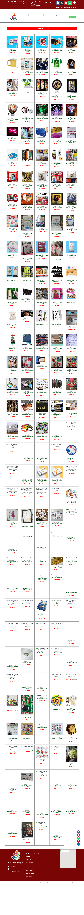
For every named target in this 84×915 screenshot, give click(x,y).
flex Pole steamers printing (12, 348)
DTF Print (46, 15)
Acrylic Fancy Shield (57, 259)
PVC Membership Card (42, 141)
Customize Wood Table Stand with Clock (57, 349)
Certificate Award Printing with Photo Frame (71, 538)
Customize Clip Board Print (27, 414)
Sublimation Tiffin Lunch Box (71, 302)
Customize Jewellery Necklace (42, 415)
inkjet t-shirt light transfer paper (71, 593)
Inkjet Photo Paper (33, 17)
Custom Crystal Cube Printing (71, 119)
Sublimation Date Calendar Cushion (71, 208)
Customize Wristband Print (27, 436)
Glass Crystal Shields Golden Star (71, 230)
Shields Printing (38, 15)
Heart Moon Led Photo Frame (71, 710)
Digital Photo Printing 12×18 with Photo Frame (27, 562)
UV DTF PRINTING (62, 15)
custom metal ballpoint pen (42, 348)
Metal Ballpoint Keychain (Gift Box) (42, 303)
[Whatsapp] (70, 3)
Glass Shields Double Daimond (27, 234)
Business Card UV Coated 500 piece (12, 493)
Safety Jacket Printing (27, 280)
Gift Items (42, 92)
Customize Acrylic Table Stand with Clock (57, 281)
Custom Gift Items (42, 17)
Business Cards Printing (12, 469)
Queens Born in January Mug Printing (12, 679)
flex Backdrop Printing (27, 348)
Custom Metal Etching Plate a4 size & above (27, 786)
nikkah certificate (12, 737)
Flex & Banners (27, 318)
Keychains (57, 369)
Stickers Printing (57, 737)
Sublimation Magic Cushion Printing (27, 186)
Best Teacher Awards (42, 759)
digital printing (61, 17)
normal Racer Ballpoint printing (71, 349)
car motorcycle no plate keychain (42, 393)
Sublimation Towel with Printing (12, 524)
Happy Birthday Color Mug (42, 688)
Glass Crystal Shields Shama (42, 229)
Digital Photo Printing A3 (27, 536)
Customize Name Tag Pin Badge (57, 437)
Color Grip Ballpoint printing (27, 370)
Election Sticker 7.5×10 (42, 698)
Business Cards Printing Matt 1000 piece (42, 481)
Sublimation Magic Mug (57, 50)
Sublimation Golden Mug (13, 71)
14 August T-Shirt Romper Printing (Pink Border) (42, 579)
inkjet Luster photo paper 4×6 (12, 628)
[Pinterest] (74, 3)
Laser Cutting (25, 17)
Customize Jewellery (42, 413)
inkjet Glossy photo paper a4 (42, 627)
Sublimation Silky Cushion (71, 185)
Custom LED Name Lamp (12, 414)
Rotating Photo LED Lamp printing (42, 94)
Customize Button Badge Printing (42, 437)
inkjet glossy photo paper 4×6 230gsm (71, 605)
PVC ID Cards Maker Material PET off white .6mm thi (42, 615)
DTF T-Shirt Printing (71, 72)
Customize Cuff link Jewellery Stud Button (56, 415)
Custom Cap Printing (57, 491)
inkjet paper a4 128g (71, 641)
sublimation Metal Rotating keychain (27, 393)
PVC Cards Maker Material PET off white (27, 604)
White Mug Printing (12, 50)
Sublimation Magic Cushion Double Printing (42, 186)
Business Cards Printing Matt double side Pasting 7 (27, 494)
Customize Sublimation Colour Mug (27, 51)
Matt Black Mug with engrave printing (12, 751)
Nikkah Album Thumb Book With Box (56, 812)
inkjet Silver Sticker (27, 662)
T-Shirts (27, 71)
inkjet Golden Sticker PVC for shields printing (42, 653)
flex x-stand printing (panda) (42, 324)
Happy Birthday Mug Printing (57, 652)
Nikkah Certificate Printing (27, 526)
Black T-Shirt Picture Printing (42, 72)
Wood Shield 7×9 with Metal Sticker (42, 256)
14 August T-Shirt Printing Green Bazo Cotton (71, 562)
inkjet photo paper (71, 603)
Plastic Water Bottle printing (71, 163)
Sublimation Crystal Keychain (12, 392)
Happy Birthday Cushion (12, 229)
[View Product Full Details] (12, 41)
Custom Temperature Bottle (27, 299)
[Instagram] (62, 3)
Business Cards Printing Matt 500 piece (57, 481)
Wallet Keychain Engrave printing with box (42, 281)
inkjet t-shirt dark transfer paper (12, 605)
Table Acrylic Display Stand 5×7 (42, 815)
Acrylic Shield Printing (71, 255)
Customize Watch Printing (56, 447)
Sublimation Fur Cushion (12, 185)
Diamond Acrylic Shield (12, 255)
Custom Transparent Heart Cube (56, 119)
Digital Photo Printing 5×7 (71, 512)
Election (27, 716)
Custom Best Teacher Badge (42, 761)
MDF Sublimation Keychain (56, 370)
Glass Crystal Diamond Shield (56, 234)
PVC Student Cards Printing (27, 750)
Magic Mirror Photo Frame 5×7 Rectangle (71, 97)
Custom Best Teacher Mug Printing (56, 751)
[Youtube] (66, 3)
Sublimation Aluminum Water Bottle (57, 164)
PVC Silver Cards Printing (57, 567)
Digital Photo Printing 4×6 (57, 523)
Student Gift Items (56, 301)
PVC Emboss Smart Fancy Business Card (71, 142)
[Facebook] (58, 3)
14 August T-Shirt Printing (57, 72)
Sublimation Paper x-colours (12, 709)
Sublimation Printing (53, 15)
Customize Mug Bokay (71, 392)
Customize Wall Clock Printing (71, 459)
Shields (27, 232)
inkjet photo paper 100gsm (56, 626)
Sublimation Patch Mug (71, 50)
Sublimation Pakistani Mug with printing (71, 663)
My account (65, 7)
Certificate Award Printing (42, 366)
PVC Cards (27, 140)
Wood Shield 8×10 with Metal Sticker (27, 259)
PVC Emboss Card (57, 141)
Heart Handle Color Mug (42, 50)
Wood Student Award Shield (12, 280)
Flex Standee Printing (56, 324)
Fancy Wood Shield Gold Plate (71, 739)
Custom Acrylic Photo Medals (12, 790)
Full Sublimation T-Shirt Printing (56, 786)
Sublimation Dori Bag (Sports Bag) (12, 325)
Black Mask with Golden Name (12, 449)
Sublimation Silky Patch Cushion (56, 186)
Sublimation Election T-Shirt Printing (27, 92)
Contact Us (73, 7)
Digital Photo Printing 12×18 (41, 547)
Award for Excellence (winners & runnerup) (12, 834)
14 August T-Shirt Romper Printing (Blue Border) (27, 589)
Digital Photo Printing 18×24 (56, 536)
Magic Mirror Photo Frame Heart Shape (12, 120)
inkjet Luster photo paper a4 (27, 627)
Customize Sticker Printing (71, 502)
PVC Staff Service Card (12, 163)
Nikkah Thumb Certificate (12, 738)
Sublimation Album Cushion (42, 207)
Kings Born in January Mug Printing (27, 688)
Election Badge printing (27, 738)
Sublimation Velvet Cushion (27, 207)
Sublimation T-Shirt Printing (27, 72)
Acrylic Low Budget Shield (27, 458)
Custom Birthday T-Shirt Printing (71, 786)
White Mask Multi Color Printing (71, 427)
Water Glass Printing (42, 163)
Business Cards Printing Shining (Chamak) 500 (12, 471)
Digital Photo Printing (42, 365)
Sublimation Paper (71, 676)
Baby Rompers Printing (12, 93)
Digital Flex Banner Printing (27, 319)
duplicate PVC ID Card (27, 141)
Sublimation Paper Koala (71, 677)
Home (23, 15)
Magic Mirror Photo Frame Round (56, 97)
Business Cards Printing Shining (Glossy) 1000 (27, 481)
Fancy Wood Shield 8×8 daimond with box (42, 827)
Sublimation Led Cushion (57, 207)
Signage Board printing (71, 327)
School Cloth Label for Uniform (42, 459)
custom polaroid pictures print (42, 524)
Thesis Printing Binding (56, 392)
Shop (69, 7)
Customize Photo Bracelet (12, 436)
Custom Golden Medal (71, 764)
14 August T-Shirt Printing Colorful (12, 589)
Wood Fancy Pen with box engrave (12, 303)
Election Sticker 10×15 (27, 717)
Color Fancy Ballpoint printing (12, 371)
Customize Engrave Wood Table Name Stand (71, 281)
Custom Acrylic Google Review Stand (57, 837)
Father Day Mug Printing (57, 677)
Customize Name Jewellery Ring (71, 414)
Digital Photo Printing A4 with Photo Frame (12, 562)
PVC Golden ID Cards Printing (42, 562)
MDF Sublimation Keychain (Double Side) (71, 371)
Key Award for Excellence (71, 811)
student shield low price (42, 727)
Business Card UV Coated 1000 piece (71, 471)
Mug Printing (12, 49)
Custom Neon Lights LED (12, 138)
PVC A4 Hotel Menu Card (27, 164)
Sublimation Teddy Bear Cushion (12, 206)
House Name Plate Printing (12, 811)
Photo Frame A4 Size (27, 841)
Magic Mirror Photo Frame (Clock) (27, 119)
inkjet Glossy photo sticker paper (12, 667)
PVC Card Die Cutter (57, 603)
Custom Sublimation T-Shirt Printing (42, 776)
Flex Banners (31, 15)
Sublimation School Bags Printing (57, 303)
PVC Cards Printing (52, 17)
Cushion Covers (12, 184)
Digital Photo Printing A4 (12, 550)
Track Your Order (58, 7)
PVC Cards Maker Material (56, 577)
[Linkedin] (78, 844)
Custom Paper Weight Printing (27, 812)
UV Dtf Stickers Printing (57, 738)
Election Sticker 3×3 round (56, 709)
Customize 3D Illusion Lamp (42, 118)
